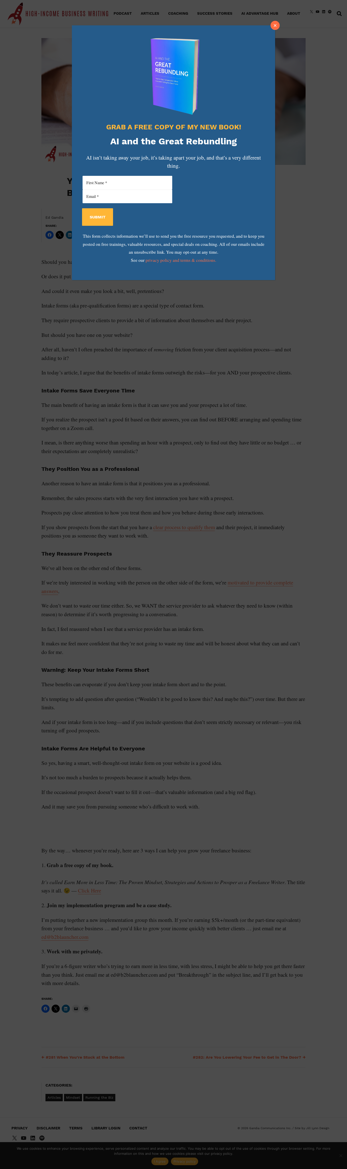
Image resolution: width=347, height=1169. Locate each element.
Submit (97, 217)
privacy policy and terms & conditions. (181, 260)
